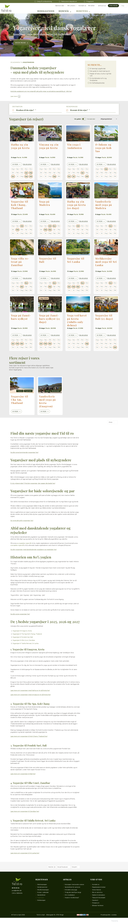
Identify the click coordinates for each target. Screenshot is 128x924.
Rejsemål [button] (64, 11)
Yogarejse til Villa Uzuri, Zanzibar (24, 640)
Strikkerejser (41, 900)
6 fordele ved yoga (71, 890)
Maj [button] (31, 173)
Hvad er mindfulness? (72, 897)
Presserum (95, 903)
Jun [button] (13, 176)
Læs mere (13, 96)
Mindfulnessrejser (43, 890)
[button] (37, 110)
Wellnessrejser (42, 884)
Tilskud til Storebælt (98, 897)
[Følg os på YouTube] (16, 899)
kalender (91, 119)
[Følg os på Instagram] (19, 899)
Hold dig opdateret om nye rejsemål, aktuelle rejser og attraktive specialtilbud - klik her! (41, 91)
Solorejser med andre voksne (74, 884)
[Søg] (126, 5)
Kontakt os (82, 5)
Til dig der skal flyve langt (73, 892)
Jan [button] (69, 287)
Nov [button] (54, 226)
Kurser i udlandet (43, 892)
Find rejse (113, 5)
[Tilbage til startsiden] (6, 8)
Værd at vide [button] (59, 5)
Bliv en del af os (97, 892)
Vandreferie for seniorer (72, 887)
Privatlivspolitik (105, 915)
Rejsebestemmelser (99, 887)
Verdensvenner (42, 887)
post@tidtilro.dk (16, 890)
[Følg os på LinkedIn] (22, 899)
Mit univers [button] (71, 5)
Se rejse (15, 164)
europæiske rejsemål (24, 543)
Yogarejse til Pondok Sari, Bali (23, 637)
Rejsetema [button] (82, 11)
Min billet (91, 5)
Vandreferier (41, 895)
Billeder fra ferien (97, 905)
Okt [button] (31, 176)
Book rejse (20, 43)
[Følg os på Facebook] (13, 899)
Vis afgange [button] (27, 164)
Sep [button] (26, 176)
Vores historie (96, 890)
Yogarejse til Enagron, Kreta (22, 631)
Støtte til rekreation (98, 895)
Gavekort (95, 900)
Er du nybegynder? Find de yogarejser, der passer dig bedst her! (32, 483)
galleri (77, 119)
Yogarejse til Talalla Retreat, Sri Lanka (25, 643)
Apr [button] (26, 173)
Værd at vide (96, 879)
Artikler (67, 879)
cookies (114, 915)
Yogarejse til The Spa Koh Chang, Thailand (27, 634)
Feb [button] (17, 229)
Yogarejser (40, 897)
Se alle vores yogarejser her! (20, 614)
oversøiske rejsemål (17, 545)
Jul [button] (74, 176)
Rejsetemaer (41, 879)
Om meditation (70, 895)
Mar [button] (50, 229)
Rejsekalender (45, 11)
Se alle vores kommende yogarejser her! (24, 452)
